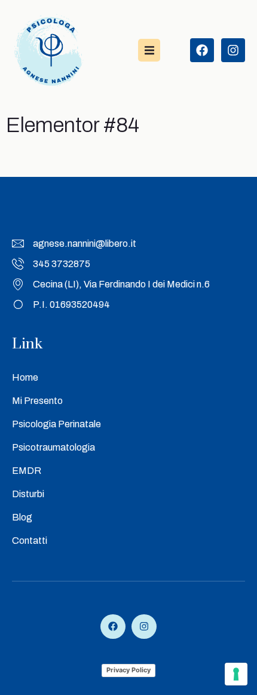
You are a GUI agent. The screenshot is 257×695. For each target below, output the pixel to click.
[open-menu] (149, 50)
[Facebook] (202, 50)
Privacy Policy (128, 670)
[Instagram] (233, 50)
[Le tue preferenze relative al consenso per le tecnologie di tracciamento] (236, 674)
